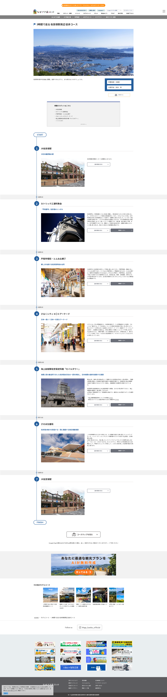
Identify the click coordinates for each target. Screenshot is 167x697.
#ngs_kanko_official (91, 627)
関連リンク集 (85, 688)
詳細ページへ (121, 230)
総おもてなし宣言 (86, 685)
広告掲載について (99, 680)
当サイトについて (73, 680)
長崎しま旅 (92, 10)
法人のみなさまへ (82, 10)
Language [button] (100, 10)
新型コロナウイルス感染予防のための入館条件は (103, 399)
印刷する (120, 95)
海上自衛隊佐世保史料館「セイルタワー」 (67, 118)
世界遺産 (77, 17)
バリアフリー (98, 17)
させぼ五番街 (59, 121)
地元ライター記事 (111, 17)
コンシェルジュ (86, 683)
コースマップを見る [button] (85, 534)
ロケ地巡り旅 (67, 17)
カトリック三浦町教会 (62, 111)
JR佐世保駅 (59, 109)
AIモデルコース (87, 17)
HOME (36, 617)
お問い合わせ (98, 685)
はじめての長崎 (56, 17)
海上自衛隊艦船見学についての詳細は (100, 397)
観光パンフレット (73, 683)
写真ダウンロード (73, 685)
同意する (5, 693)
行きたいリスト (129, 10)
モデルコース (45, 617)
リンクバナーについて (101, 683)
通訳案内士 (98, 688)
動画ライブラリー (73, 688)
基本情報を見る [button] (98, 164)
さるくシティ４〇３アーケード (64, 116)
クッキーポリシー (11, 690)
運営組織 (84, 680)
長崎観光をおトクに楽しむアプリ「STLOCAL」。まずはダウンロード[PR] (84, 5)
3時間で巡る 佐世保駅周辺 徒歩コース (63, 617)
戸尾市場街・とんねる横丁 (63, 114)
